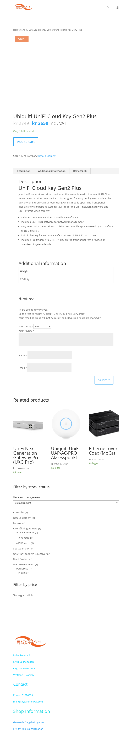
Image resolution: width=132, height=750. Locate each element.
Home (16, 29)
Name (23, 355)
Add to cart (26, 141)
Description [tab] (23, 171)
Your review (26, 330)
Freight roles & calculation (28, 728)
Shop (24, 29)
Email (23, 367)
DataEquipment (37, 29)
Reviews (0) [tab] (80, 171)
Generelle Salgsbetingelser (28, 722)
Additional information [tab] (51, 171)
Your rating (26, 326)
